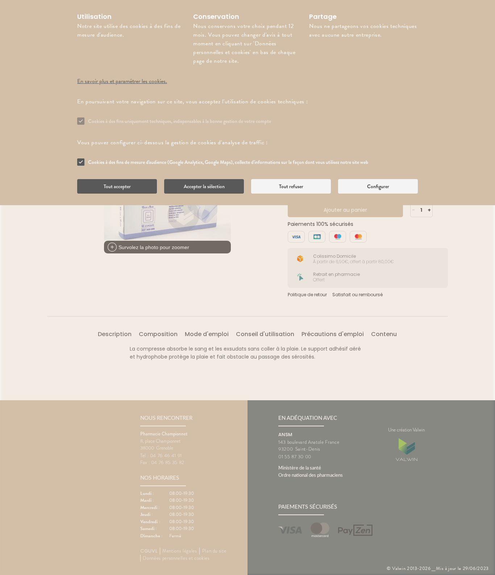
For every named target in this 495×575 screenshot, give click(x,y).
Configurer (378, 186)
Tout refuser (291, 186)
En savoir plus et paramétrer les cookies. (122, 81)
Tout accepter (117, 186)
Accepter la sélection (204, 186)
